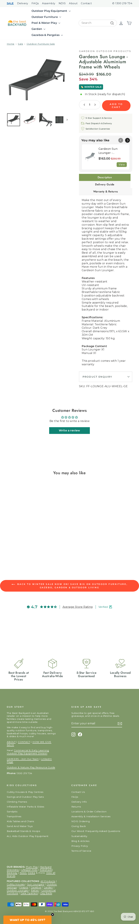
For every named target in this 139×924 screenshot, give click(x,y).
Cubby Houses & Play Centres (25, 792)
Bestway (12, 872)
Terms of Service (81, 850)
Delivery (22, 3)
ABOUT (11, 742)
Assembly (48, 3)
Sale (20, 43)
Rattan (35, 890)
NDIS (62, 3)
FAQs (35, 3)
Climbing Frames (17, 801)
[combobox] (98, 23)
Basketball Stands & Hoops (23, 831)
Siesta (31, 872)
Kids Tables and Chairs (20, 821)
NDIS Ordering (80, 821)
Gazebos (36, 887)
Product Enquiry (97, 376)
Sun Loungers (35, 884)
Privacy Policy (79, 846)
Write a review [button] (69, 430)
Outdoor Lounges (17, 890)
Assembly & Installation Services (91, 816)
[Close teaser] (52, 914)
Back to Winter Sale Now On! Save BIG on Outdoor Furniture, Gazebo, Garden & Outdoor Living (71, 586)
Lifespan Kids (29, 869)
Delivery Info (79, 801)
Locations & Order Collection (88, 811)
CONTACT (24, 742)
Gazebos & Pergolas (46, 35)
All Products (48, 881)
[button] (127, 140)
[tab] (105, 177)
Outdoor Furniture (45, 17)
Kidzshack (46, 869)
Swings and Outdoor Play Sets (25, 796)
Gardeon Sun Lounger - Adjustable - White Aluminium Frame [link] (111, 151)
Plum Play (32, 866)
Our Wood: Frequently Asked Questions (95, 831)
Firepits (23, 887)
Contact (86, 3)
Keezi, (23, 872)
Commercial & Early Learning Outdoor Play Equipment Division (28, 752)
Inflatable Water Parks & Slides (25, 806)
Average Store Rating (78, 606)
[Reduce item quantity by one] (84, 104)
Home (10, 43)
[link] (90, 157)
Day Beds (46, 893)
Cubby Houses (16, 884)
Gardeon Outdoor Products (105, 51)
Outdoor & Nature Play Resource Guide (31, 767)
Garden (37, 29)
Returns (76, 806)
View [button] (122, 164)
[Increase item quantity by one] (95, 104)
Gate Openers (29, 893)
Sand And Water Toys (20, 826)
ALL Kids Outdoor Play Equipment (27, 836)
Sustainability (79, 836)
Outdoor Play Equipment (50, 10)
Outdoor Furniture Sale (41, 43)
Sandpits (12, 811)
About (73, 3)
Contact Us (78, 792)
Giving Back (78, 826)
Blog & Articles (80, 841)
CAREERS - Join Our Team (23, 759)
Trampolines (14, 816)
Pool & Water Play (45, 22)
